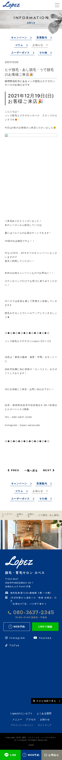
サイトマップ (44, 725)
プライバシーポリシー (22, 725)
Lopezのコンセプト (22, 713)
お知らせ (38, 44)
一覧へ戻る (31, 470)
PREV (15, 470)
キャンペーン (19, 37)
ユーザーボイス (20, 52)
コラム (19, 44)
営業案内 (42, 37)
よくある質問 (44, 713)
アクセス (31, 719)
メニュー (17, 719)
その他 (43, 52)
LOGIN (31, 745)
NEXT (47, 470)
